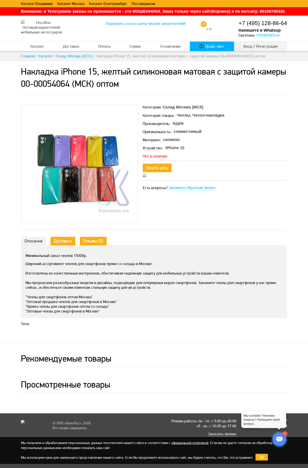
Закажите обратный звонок (192, 187)
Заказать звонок (222, 434)
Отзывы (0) (93, 241)
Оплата (104, 46)
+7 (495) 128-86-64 (263, 23)
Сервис (135, 46)
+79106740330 (267, 35)
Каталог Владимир (37, 3)
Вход (248, 46)
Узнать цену (157, 167)
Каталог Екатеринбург (108, 3)
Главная (28, 56)
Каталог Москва (71, 3)
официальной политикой (189, 443)
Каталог (37, 46)
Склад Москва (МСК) (74, 56)
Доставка (71, 46)
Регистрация (267, 46)
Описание (33, 241)
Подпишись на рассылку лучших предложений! (146, 23)
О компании (170, 46)
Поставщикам (143, 3)
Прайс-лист (214, 46)
